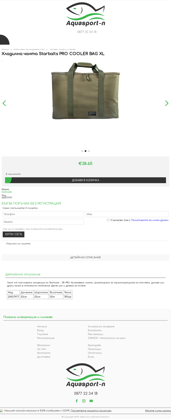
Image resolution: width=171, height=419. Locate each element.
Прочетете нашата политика (91, 410)
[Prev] (5, 103)
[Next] (165, 103)
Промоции (94, 349)
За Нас (41, 349)
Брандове (94, 345)
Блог (91, 357)
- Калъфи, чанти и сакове (62, 49)
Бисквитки (95, 330)
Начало (5, 49)
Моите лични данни (158, 410)
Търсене (42, 334)
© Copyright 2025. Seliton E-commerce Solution (85, 417)
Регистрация (45, 338)
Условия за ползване (101, 326)
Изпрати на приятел (18, 244)
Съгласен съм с (139, 220)
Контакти (44, 353)
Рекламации (95, 334)
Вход (40, 330)
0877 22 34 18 (87, 32)
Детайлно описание (85, 257)
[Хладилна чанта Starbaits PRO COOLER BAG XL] (85, 91)
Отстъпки (95, 353)
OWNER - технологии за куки (107, 338)
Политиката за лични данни (149, 220)
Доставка (43, 357)
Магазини (43, 345)
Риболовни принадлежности (29, 49)
